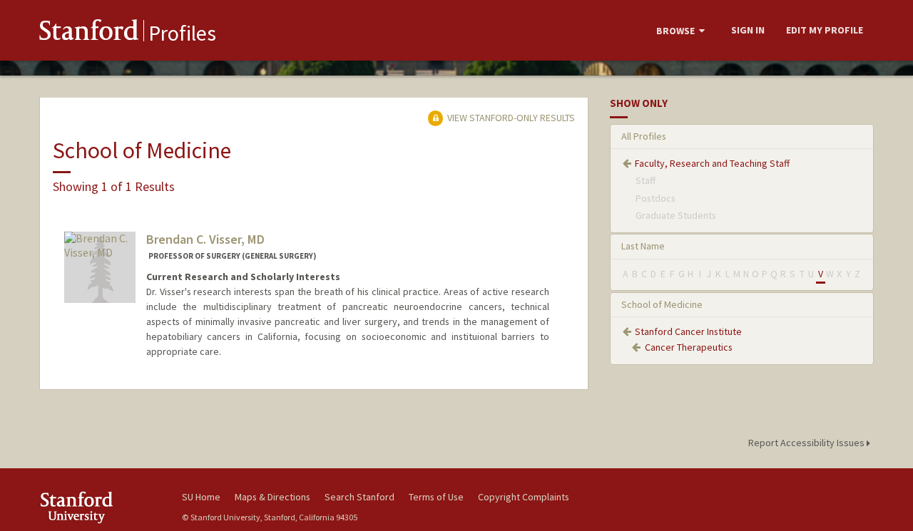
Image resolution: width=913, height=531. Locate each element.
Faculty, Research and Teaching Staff (712, 163)
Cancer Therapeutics (689, 347)
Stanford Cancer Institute (688, 331)
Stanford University (99, 507)
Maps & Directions (272, 496)
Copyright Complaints (523, 496)
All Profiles (643, 136)
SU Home (201, 496)
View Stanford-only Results (510, 117)
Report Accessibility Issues (807, 442)
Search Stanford (359, 496)
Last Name (643, 245)
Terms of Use (436, 496)
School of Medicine (662, 304)
